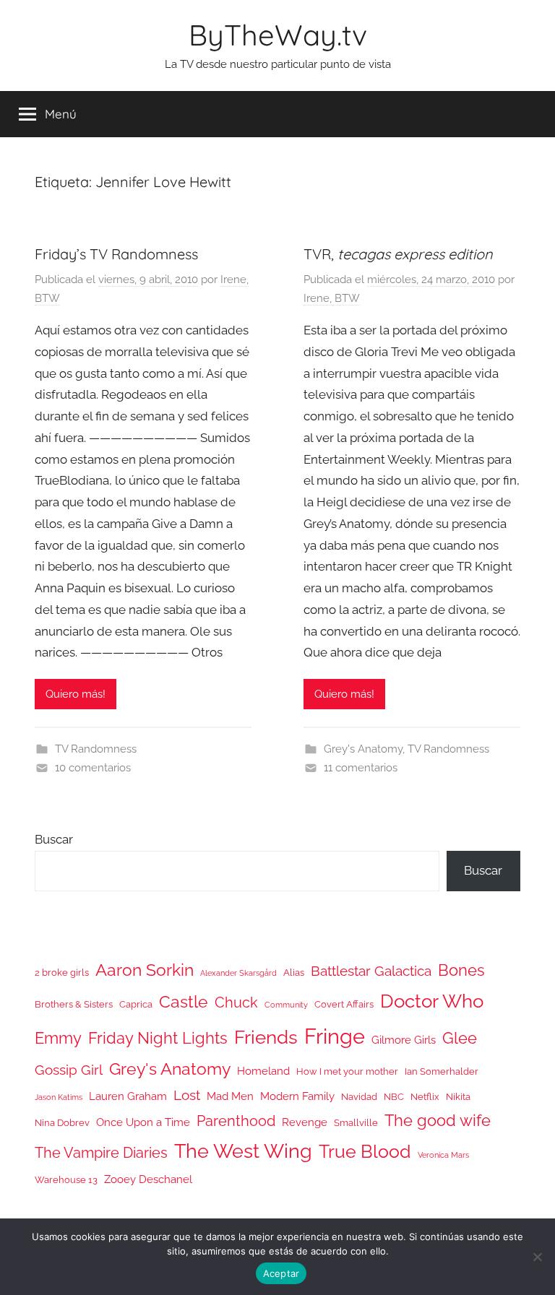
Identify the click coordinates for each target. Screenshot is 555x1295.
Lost (186, 1095)
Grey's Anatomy (363, 748)
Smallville (356, 1122)
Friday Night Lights (158, 1038)
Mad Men (230, 1096)
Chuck (236, 1002)
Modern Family (297, 1096)
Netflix (424, 1096)
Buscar (54, 839)
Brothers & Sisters (74, 1004)
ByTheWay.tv (278, 35)
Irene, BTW (332, 298)
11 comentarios (360, 767)
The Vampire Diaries (101, 1152)
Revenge (304, 1122)
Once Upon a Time (143, 1122)
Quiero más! (76, 694)
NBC (394, 1096)
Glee (459, 1038)
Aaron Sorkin (144, 969)
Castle (183, 1001)
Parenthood (236, 1121)
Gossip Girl (69, 1070)
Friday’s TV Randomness (116, 254)
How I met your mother (347, 1071)
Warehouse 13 (66, 1179)
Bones (461, 970)
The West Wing (243, 1151)
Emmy (58, 1038)
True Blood (365, 1151)
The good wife (437, 1121)
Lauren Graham (128, 1096)
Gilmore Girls (403, 1040)
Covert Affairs (344, 1004)
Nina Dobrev (62, 1122)
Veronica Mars (443, 1155)
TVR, (398, 254)
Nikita (458, 1096)
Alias (293, 972)
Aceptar (281, 1273)
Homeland (263, 1071)
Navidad (359, 1096)
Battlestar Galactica (371, 971)
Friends (266, 1037)
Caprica (135, 1004)
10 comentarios (93, 767)
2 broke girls (62, 972)
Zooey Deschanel (148, 1179)
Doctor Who (431, 1000)
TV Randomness (96, 748)
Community (286, 1004)
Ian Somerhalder (441, 1071)
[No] (537, 1256)
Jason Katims (58, 1097)
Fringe (334, 1036)
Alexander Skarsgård (238, 973)
